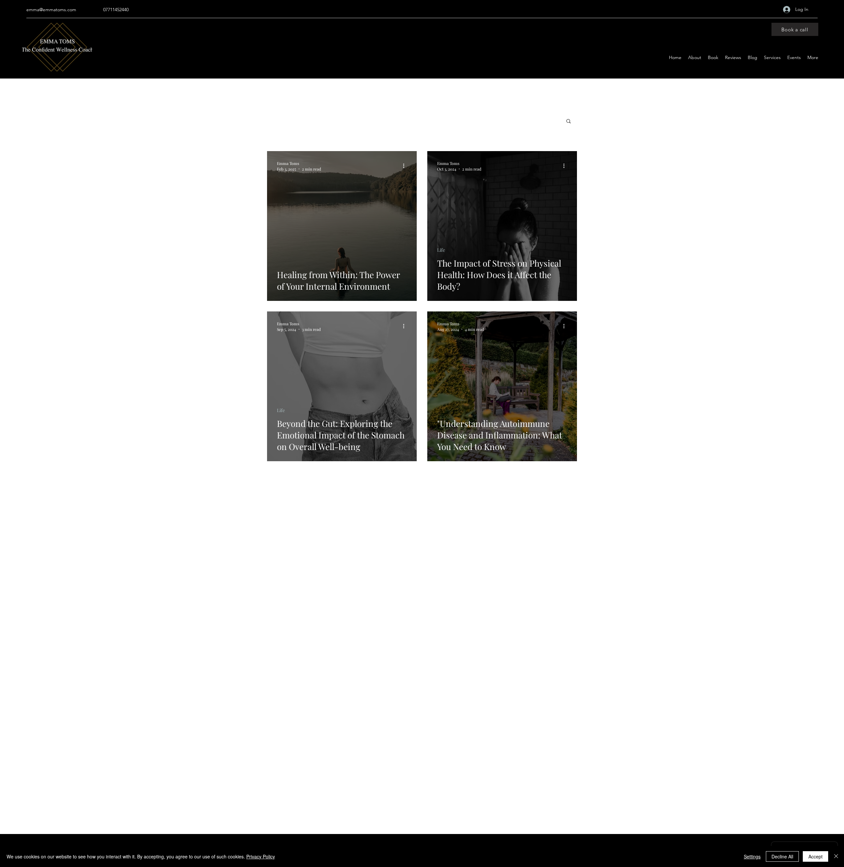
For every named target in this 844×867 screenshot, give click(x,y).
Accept (815, 856)
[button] (568, 121)
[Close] (836, 856)
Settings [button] (752, 856)
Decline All (782, 856)
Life (441, 250)
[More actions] (406, 166)
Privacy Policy (260, 856)
